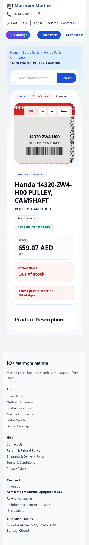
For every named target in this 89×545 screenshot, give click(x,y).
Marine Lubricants (20, 414)
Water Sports (16, 420)
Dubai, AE (18, 511)
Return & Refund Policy (23, 450)
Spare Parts (49, 35)
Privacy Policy (16, 468)
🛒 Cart (12, 23)
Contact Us (69, 23)
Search (67, 78)
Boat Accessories (19, 408)
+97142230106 (22, 14)
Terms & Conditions (21, 462)
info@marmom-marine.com (31, 505)
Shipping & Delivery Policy (25, 456)
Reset (64, 111)
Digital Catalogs (18, 426)
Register (52, 23)
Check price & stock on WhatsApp (36, 293)
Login (38, 23)
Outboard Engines (20, 402)
